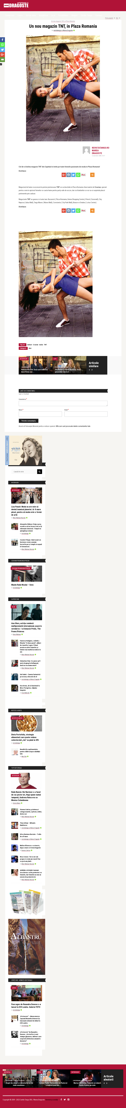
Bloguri (74, 15)
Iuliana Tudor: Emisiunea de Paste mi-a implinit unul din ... (53, 1084)
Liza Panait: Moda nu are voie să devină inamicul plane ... (55, 371)
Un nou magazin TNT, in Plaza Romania (63, 21)
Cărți (14, 988)
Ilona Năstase (17, 634)
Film (13, 607)
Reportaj (7, 1072)
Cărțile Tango (86, 15)
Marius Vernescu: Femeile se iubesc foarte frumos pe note (87, 1084)
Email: (66, 410)
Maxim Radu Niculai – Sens (22, 585)
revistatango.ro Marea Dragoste (63, 30)
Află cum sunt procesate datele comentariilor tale (73, 426)
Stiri (117, 18)
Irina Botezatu (26, 693)
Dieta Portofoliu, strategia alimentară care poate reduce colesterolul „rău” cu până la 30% (25, 737)
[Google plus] (64, 175)
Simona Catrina (26, 850)
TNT (45, 345)
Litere (20, 15)
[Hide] (1, 64)
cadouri (29, 345)
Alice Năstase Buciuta (49, 367)
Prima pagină (109, 18)
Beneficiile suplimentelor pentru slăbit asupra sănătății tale (30, 751)
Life (76, 359)
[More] (92, 175)
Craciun (35, 345)
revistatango (80, 367)
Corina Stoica (16, 803)
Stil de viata (31, 15)
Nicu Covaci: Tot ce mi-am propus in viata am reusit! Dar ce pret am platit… (30, 859)
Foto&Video (63, 15)
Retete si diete (17, 718)
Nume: (21, 410)
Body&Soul (43, 15)
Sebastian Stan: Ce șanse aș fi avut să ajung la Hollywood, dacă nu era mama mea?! (30, 663)
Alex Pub (24, 756)
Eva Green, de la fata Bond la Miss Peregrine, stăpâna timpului (30, 688)
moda (41, 345)
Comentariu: (23, 399)
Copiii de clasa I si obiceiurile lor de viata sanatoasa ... (19, 1084)
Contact (98, 15)
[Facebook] (2, 39)
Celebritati (9, 15)
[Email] (2, 59)
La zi (53, 15)
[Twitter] (73, 175)
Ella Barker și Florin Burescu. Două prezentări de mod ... (22, 371)
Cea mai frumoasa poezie (21, 568)
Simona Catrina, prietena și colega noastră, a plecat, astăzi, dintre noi (31, 812)
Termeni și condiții (51, 1100)
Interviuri (45, 359)
